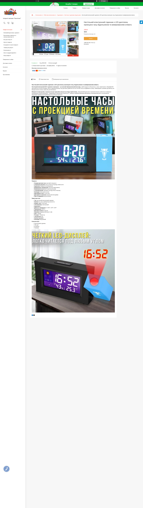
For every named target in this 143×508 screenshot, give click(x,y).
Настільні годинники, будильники (72, 15)
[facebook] (32, 315)
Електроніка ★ (7, 50)
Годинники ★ (60, 15)
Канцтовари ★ (7, 55)
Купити (90, 38)
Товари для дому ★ (8, 47)
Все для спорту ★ (8, 39)
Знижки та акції (86, 8)
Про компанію (6, 74)
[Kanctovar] (12, 12)
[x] (34, 315)
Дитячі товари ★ (8, 42)
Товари (74, 8)
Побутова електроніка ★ (50, 15)
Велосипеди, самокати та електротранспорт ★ (10, 36)
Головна (66, 8)
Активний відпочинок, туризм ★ (11, 32)
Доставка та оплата (100, 8)
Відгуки (5, 70)
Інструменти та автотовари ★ (11, 44)
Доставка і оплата (7, 63)
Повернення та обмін (8, 59)
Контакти (5, 67)
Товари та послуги (7, 29)
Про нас (127, 8)
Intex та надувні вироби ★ (10, 52)
